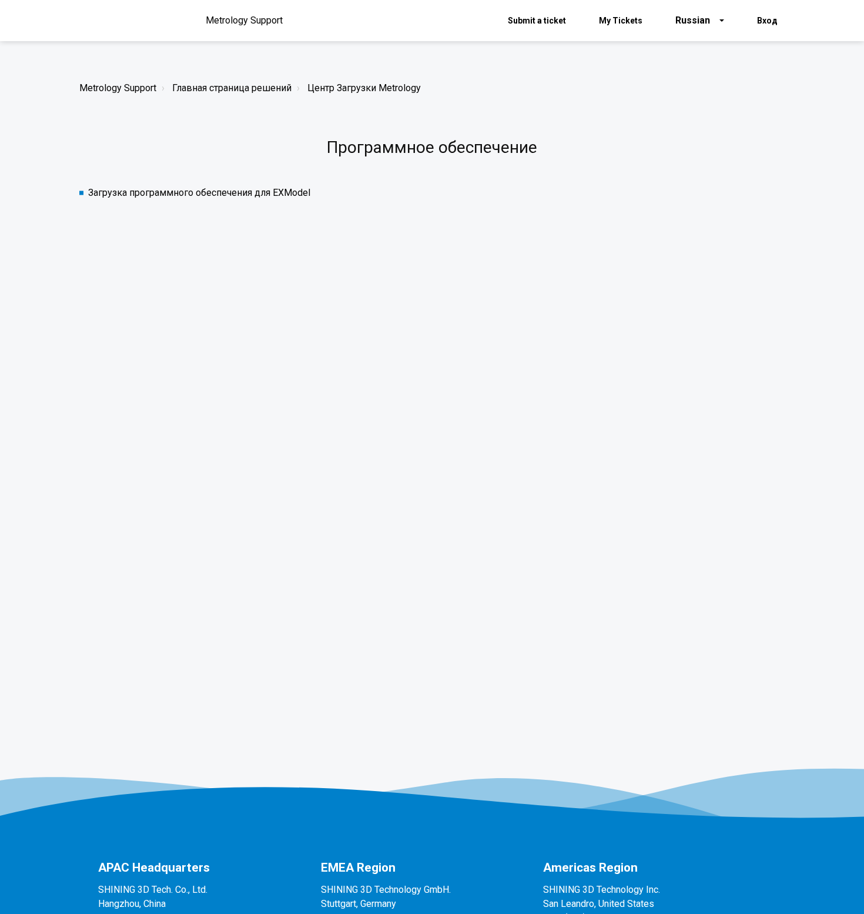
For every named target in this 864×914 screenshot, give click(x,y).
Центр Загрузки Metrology (364, 88)
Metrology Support (117, 88)
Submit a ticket (537, 20)
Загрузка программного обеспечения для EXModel (199, 192)
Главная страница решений (232, 88)
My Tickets (620, 20)
